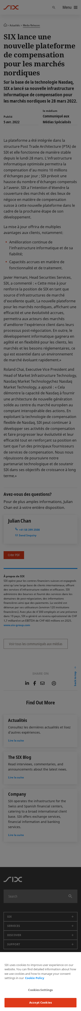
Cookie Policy (34, 978)
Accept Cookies (40, 1002)
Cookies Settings (40, 990)
